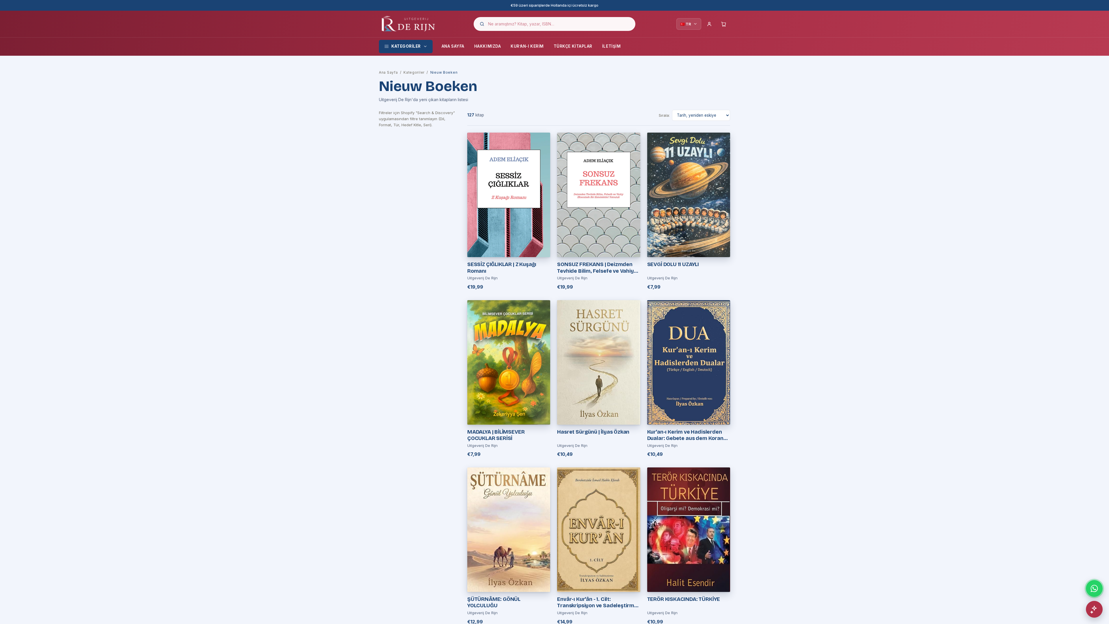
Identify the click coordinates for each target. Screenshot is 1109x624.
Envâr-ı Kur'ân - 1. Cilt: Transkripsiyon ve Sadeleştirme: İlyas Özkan (598, 602)
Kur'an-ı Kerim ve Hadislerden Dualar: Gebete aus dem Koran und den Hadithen (685, 435)
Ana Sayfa (453, 46)
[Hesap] (709, 24)
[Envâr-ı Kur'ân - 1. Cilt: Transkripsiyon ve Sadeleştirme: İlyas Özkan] (598, 529)
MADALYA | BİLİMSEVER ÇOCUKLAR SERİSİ (495, 435)
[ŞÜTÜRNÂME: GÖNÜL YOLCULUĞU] (508, 529)
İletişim (611, 46)
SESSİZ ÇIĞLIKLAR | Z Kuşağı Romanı (501, 267)
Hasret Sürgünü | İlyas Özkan (593, 432)
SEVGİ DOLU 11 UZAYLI (673, 264)
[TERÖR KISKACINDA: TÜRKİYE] (688, 529)
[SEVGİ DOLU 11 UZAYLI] (688, 195)
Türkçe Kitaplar (573, 46)
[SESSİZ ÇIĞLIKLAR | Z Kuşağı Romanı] (508, 195)
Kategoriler (406, 46)
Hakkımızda (487, 46)
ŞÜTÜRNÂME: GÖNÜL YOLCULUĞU (493, 602)
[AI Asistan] (1094, 609)
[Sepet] (723, 24)
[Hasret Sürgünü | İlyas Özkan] (598, 362)
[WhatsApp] (1094, 588)
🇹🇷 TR (685, 24)
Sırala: (664, 115)
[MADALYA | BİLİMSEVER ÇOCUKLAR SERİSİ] (508, 362)
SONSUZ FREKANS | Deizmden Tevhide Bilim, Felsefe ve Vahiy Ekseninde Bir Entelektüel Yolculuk (595, 267)
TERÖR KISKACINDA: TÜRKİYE (683, 599)
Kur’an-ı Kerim (527, 46)
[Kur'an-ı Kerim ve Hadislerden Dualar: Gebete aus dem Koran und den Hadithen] (688, 362)
